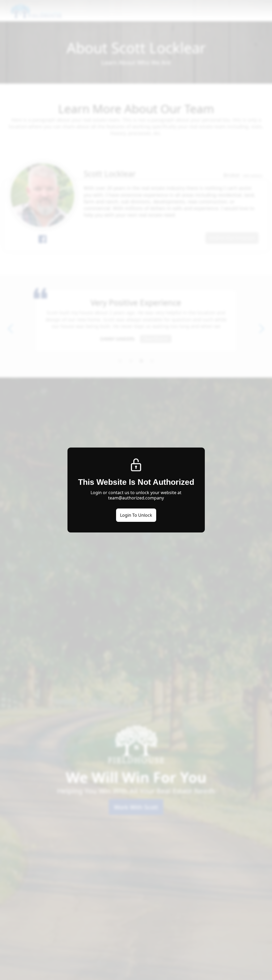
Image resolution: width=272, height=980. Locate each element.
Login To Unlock (136, 515)
